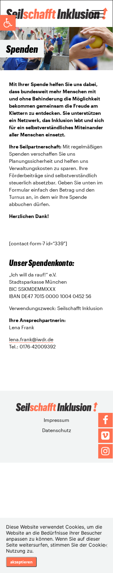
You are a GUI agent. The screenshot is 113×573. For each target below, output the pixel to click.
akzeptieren (21, 562)
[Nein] (105, 545)
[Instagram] (105, 451)
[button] (8, 23)
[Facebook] (105, 420)
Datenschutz (56, 430)
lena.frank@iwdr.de (31, 339)
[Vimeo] (105, 435)
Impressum (56, 420)
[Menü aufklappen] (98, 14)
